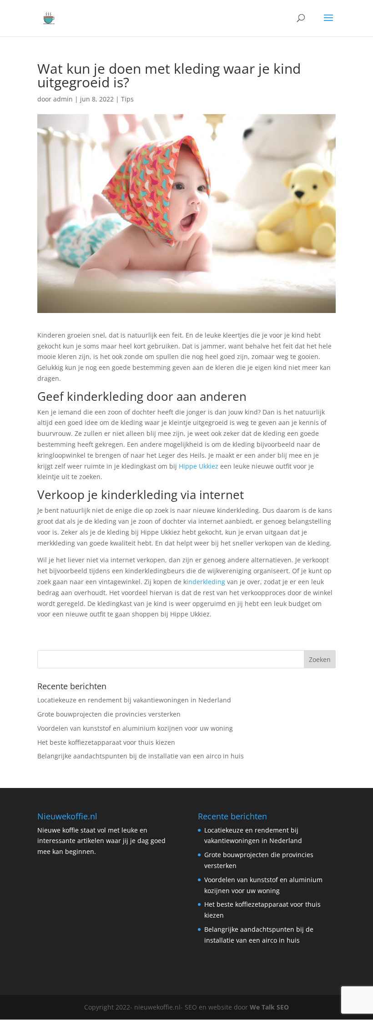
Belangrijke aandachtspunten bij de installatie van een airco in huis (140, 756)
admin (63, 99)
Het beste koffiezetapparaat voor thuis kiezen (106, 742)
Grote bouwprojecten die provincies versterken (109, 714)
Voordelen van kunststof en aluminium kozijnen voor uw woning (135, 728)
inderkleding (205, 581)
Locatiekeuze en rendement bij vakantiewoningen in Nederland (134, 700)
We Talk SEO (269, 1007)
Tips (127, 99)
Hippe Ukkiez (198, 466)
